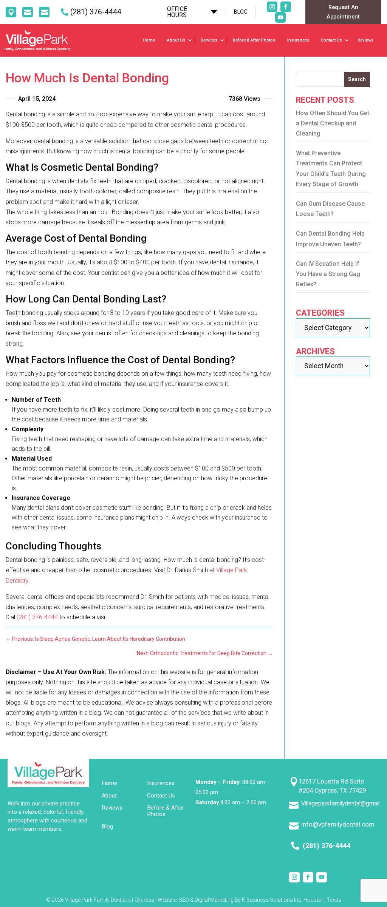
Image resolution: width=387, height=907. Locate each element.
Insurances (298, 40)
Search (357, 79)
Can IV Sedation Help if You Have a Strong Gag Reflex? (328, 274)
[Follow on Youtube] (280, 17)
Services (209, 40)
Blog (107, 827)
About (109, 796)
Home (149, 40)
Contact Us (331, 40)
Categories (320, 313)
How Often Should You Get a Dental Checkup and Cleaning (332, 123)
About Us (176, 40)
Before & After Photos (254, 40)
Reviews (365, 40)
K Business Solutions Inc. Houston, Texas (291, 900)
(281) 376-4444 (95, 12)
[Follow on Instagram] (272, 7)
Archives (315, 351)
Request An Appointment (343, 12)
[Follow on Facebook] (285, 7)
